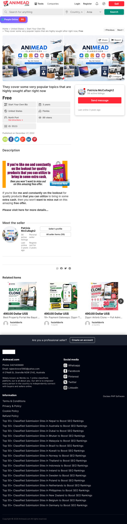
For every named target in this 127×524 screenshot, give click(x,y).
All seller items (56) (55, 234)
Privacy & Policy (11, 406)
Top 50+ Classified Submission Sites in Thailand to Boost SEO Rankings (44, 460)
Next (120, 30)
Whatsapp (74, 365)
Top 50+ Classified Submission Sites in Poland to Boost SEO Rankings (43, 480)
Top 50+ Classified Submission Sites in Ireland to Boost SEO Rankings (43, 470)
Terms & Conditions (13, 401)
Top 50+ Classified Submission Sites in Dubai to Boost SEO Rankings (43, 430)
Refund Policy (10, 415)
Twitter (72, 382)
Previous (110, 30)
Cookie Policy (10, 411)
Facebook (74, 370)
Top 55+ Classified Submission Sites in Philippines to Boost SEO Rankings (45, 490)
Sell (116, 3)
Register (87, 3)
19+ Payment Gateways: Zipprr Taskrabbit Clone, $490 (63, 317)
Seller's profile (55, 228)
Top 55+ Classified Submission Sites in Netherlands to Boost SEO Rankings (46, 485)
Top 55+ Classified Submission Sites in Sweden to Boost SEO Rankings (44, 475)
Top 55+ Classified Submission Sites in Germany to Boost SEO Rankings (44, 505)
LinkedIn (73, 387)
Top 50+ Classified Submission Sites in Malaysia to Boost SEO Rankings (44, 440)
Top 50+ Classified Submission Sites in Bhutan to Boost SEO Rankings (43, 435)
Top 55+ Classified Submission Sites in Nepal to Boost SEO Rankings (43, 420)
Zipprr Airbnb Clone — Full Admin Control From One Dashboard (104, 317)
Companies (53, 3)
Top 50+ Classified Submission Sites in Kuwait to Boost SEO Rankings (43, 450)
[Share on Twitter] (65, 268)
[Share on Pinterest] (70, 268)
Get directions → (15, 120)
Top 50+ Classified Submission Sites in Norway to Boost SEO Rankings (44, 455)
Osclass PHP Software (114, 396)
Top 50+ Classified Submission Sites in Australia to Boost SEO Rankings (44, 425)
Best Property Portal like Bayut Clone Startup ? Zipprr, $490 (22, 317)
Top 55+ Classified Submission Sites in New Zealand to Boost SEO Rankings (47, 495)
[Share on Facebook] (61, 268)
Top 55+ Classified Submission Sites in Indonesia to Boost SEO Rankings (45, 465)
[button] (119, 58)
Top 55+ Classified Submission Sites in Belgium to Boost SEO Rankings (44, 500)
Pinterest (73, 376)
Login (77, 3)
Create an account (82, 340)
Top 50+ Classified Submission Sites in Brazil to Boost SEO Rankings (42, 445)
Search (114, 11)
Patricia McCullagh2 (28, 229)
